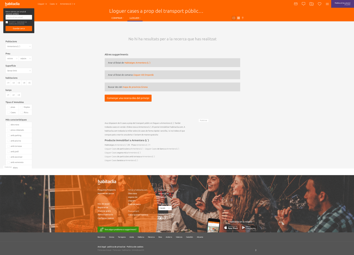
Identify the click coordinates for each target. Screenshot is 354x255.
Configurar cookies (106, 218)
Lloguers (132, 201)
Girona (111, 237)
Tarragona (122, 237)
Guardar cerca (19, 28)
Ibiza (160, 237)
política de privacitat (116, 247)
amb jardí (15, 151)
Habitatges (116, 145)
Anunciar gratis (104, 211)
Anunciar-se (163, 193)
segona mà (132, 197)
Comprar (117, 18)
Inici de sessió (104, 204)
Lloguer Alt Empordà (143, 75)
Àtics (26, 112)
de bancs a (162, 149)
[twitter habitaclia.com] (160, 218)
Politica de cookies (135, 247)
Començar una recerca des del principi (128, 98)
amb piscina (16, 141)
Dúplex (27, 107)
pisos (13, 107)
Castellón (189, 237)
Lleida (131, 237)
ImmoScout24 (138, 250)
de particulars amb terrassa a (130, 156)
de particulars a (124, 149)
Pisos (140, 145)
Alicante (200, 237)
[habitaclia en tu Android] (249, 227)
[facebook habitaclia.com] (166, 218)
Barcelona (101, 237)
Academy (162, 197)
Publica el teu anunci (342, 3)
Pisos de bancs (134, 204)
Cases (52, 4)
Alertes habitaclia (105, 214)
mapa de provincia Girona (135, 87)
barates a (121, 160)
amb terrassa (16, 146)
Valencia (179, 237)
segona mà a (123, 153)
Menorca (151, 237)
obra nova (15, 124)
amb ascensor (16, 157)
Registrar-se (103, 207)
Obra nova (132, 193)
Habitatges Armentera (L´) (137, 62)
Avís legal (20, 22)
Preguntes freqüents (107, 190)
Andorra (169, 237)
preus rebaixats (17, 130)
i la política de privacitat (18, 22)
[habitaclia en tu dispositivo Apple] (231, 227)
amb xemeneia (17, 162)
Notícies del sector (106, 193)
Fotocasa (117, 250)
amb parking (16, 135)
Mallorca (141, 237)
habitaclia (126, 250)
